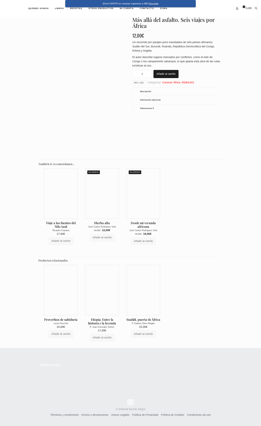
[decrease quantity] (135, 74)
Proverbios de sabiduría (60, 319)
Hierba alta (102, 223)
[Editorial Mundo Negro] (12, 8)
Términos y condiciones (64, 414)
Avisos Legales (120, 414)
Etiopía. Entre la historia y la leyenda (102, 321)
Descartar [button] (153, 3)
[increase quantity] (148, 74)
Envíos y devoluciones (94, 414)
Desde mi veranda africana (143, 225)
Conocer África (171, 82)
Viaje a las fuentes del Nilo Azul (61, 225)
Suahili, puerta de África (143, 319)
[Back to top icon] (130, 402)
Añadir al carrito (166, 73)
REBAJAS (188, 82)
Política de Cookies (172, 414)
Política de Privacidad (145, 414)
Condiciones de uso (199, 414)
